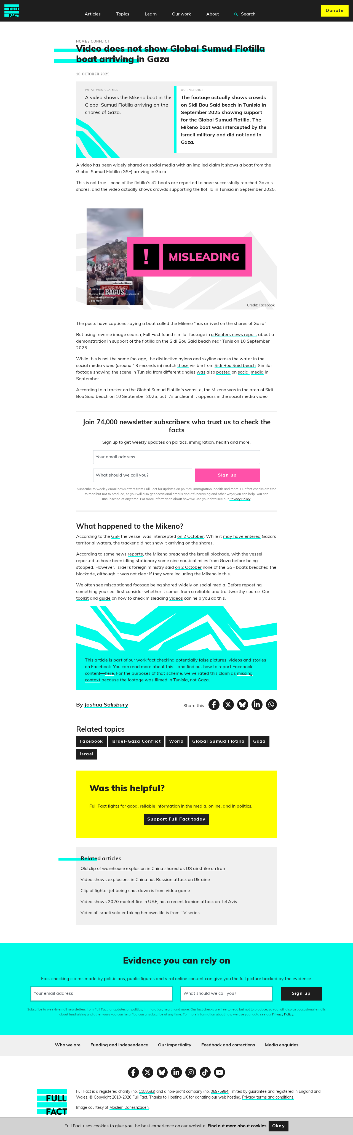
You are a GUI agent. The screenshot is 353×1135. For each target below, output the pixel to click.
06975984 (219, 1092)
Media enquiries (281, 1045)
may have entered (242, 537)
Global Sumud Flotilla (218, 741)
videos (176, 598)
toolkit (82, 598)
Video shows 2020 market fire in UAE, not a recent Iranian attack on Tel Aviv (159, 902)
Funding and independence (119, 1045)
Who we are (68, 1045)
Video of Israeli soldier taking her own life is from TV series (140, 913)
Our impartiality (174, 1045)
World (176, 741)
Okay (278, 1126)
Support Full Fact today (176, 819)
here (109, 673)
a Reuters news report (234, 335)
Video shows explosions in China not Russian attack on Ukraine (145, 880)
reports (135, 554)
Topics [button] (122, 14)
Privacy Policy (239, 499)
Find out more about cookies (237, 1126)
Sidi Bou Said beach (235, 366)
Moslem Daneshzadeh (129, 1108)
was (201, 372)
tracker (114, 390)
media (257, 372)
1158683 (146, 1092)
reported (85, 561)
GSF (115, 537)
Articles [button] (93, 14)
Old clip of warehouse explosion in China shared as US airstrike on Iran (153, 869)
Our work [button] (181, 14)
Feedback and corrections (228, 1045)
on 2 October (190, 537)
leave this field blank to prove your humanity (23, 949)
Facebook (91, 741)
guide (105, 598)
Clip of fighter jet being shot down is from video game (135, 891)
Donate (335, 11)
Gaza (259, 741)
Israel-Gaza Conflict (136, 741)
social (244, 372)
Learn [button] (151, 14)
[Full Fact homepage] (11, 10)
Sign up (227, 475)
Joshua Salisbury (106, 705)
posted (223, 372)
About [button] (212, 14)
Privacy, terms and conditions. (268, 1098)
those (183, 366)
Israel (87, 754)
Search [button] (247, 14)
